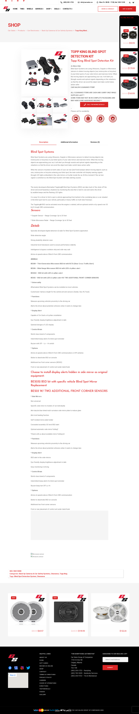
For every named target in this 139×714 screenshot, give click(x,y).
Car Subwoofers (68, 632)
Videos (42, 691)
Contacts (67, 9)
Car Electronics (57, 632)
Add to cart (130, 44)
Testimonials (44, 689)
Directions (43, 686)
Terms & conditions (47, 674)
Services (39, 9)
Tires (22, 9)
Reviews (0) (95, 142)
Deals (56, 9)
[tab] (43, 142)
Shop (48, 9)
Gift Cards (43, 663)
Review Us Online (46, 666)
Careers (42, 680)
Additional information (69, 142)
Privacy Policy (45, 677)
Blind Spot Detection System (25, 576)
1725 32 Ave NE (77, 660)
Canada (73, 665)
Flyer (41, 660)
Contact (42, 671)
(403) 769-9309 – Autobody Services (84, 673)
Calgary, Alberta (76, 663)
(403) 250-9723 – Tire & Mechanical (84, 676)
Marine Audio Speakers (18, 632)
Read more (122, 633)
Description (43, 142)
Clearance (55, 574)
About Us (43, 657)
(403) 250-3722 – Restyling (81, 671)
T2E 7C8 (74, 668)
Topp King (63, 574)
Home (15, 9)
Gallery (42, 694)
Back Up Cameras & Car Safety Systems (34, 574)
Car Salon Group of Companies (82, 657)
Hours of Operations (47, 683)
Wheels (30, 9)
